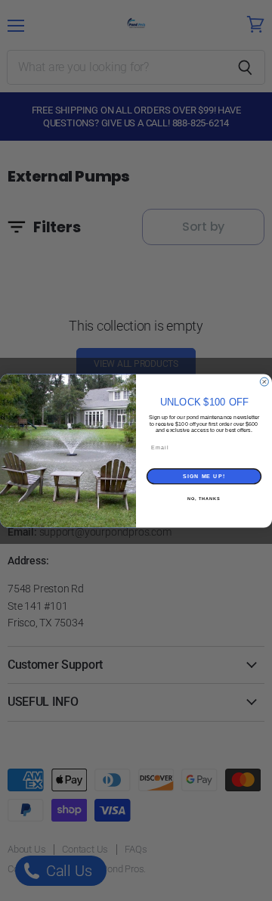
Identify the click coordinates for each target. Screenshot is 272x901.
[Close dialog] (264, 381)
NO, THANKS (204, 498)
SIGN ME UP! (204, 476)
